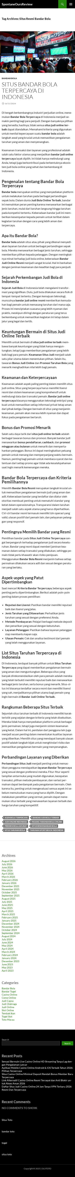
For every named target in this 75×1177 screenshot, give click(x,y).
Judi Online (8, 1007)
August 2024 (9, 936)
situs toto (7, 1154)
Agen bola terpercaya (16, 817)
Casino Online (9, 994)
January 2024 (9, 958)
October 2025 (9, 892)
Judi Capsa (7, 1000)
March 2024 (8, 951)
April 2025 (7, 911)
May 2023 (7, 967)
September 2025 (11, 895)
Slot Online (8, 1010)
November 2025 (10, 889)
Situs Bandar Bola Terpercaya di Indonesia (29, 90)
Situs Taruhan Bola (15, 830)
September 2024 (11, 933)
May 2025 (7, 908)
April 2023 (7, 970)
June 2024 (7, 942)
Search (5, 1039)
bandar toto (8, 1131)
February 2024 (10, 954)
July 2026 (7, 864)
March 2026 (8, 876)
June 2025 (7, 904)
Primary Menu (71, 4)
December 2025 (10, 886)
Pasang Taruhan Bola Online (47, 822)
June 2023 (7, 964)
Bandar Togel (9, 991)
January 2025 (9, 920)
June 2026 (7, 867)
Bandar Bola (9, 78)
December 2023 (10, 961)
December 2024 (10, 923)
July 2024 (7, 939)
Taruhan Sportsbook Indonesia (46, 830)
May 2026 (7, 870)
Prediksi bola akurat (16, 826)
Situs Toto (7, 1119)
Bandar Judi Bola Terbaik (46, 817)
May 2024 (7, 945)
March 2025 (8, 914)
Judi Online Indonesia (16, 822)
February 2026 (10, 879)
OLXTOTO (46, 1168)
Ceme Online (9, 997)
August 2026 (9, 861)
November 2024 (10, 926)
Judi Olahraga (9, 1003)
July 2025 (7, 901)
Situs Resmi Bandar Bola (44, 826)
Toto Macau (8, 1019)
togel (4, 1142)
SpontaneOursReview (17, 4)
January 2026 (9, 882)
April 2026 (7, 873)
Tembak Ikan (8, 1013)
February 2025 (10, 917)
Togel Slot (7, 1016)
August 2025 (9, 898)
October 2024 (9, 929)
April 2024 (7, 948)
